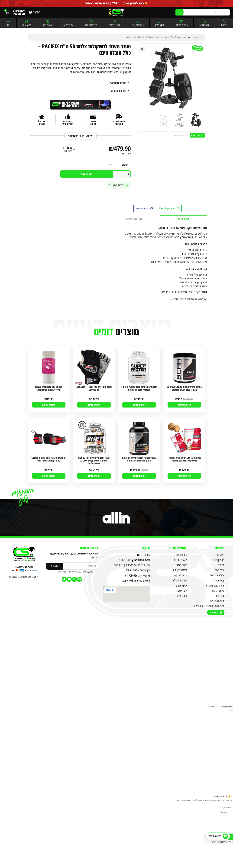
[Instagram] (74, 579)
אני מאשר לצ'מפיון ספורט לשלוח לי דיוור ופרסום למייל (75, 572)
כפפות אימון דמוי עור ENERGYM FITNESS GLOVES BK (93, 388)
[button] (142, 49)
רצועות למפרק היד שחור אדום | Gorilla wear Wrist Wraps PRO (48, 459)
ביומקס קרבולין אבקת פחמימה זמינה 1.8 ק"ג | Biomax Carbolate (139, 459)
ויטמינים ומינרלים (91, 25)
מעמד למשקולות (175, 37)
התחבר (36, 12)
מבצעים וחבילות (182, 25)
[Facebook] (79, 579)
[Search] (179, 12)
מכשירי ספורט (187, 37)
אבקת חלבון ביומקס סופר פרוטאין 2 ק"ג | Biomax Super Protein (139, 388)
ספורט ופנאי (26, 25)
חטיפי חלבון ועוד (138, 25)
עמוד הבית (198, 37)
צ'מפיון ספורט (16, 577)
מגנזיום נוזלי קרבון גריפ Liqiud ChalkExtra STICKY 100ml (48, 388)
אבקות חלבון (159, 25)
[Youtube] (69, 579)
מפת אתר (219, 548)
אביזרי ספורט (68, 25)
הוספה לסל (86, 174)
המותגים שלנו (204, 25)
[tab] (183, 218)
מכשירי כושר (47, 25)
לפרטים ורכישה (184, 404)
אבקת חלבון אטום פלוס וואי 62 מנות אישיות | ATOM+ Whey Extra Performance (94, 460)
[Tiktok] (64, 579)
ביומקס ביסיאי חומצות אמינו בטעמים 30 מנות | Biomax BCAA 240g (184, 388)
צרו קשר (145, 548)
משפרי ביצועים (114, 25)
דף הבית (224, 25)
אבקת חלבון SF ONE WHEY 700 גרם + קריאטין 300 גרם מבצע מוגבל (184, 459)
